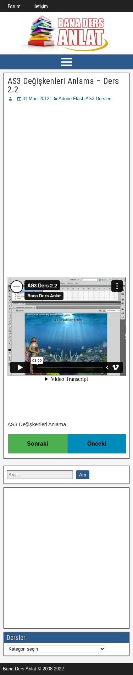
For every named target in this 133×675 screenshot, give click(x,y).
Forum (14, 6)
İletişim (40, 6)
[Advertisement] (66, 172)
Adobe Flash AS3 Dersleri (85, 98)
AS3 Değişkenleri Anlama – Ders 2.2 (63, 85)
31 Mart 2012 (35, 98)
